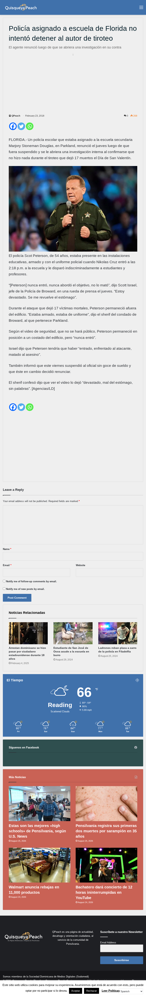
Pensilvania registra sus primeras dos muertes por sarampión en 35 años (106, 831)
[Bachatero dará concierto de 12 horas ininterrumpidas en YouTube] (106, 865)
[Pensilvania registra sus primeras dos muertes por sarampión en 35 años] (106, 803)
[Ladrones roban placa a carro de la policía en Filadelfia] (117, 633)
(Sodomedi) (82, 976)
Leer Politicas (111, 990)
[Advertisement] (73, 83)
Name (7, 549)
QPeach (16, 115)
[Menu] (141, 9)
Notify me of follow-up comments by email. (31, 581)
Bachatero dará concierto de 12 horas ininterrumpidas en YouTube (104, 892)
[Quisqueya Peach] (21, 7)
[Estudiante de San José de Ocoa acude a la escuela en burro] (72, 633)
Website (80, 565)
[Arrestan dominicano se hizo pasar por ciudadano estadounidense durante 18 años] (28, 633)
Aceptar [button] (75, 990)
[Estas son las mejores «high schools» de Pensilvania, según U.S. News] (39, 803)
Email (7, 565)
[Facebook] (13, 126)
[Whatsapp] (29, 126)
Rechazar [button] (91, 990)
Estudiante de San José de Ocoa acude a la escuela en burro (71, 651)
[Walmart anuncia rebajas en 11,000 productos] (39, 865)
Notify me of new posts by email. (25, 589)
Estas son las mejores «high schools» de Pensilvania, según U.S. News (37, 831)
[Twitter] (21, 126)
